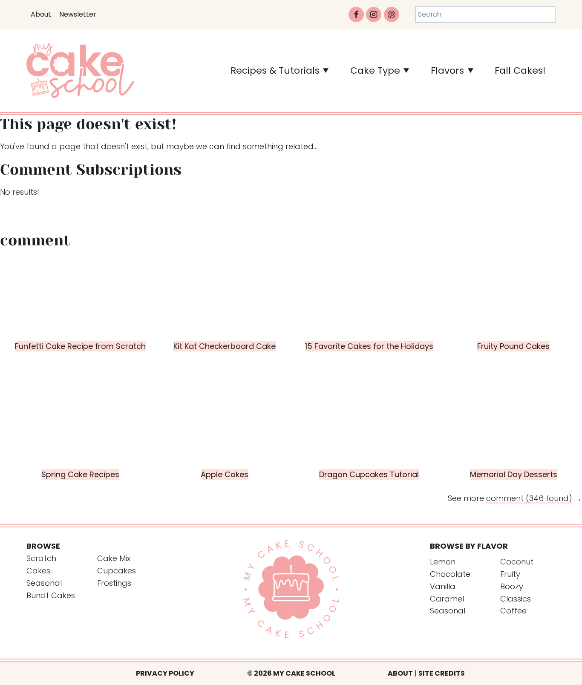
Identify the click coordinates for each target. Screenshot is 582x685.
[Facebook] (356, 14)
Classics (515, 598)
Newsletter (77, 14)
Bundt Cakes (50, 595)
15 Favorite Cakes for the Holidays (369, 346)
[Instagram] (373, 14)
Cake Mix (113, 558)
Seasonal (44, 583)
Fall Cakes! (520, 70)
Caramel (447, 598)
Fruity (510, 574)
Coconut (516, 561)
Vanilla (442, 586)
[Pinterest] (391, 14)
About (41, 14)
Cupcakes (116, 570)
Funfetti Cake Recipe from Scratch (80, 346)
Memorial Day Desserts (513, 474)
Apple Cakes (224, 474)
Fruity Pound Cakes (513, 346)
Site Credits (441, 673)
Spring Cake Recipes (80, 474)
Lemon (442, 561)
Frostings (114, 583)
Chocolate (450, 574)
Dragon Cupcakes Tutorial (369, 474)
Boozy (511, 586)
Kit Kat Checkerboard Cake (224, 346)
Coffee (513, 610)
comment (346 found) (529, 498)
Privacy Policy (165, 673)
